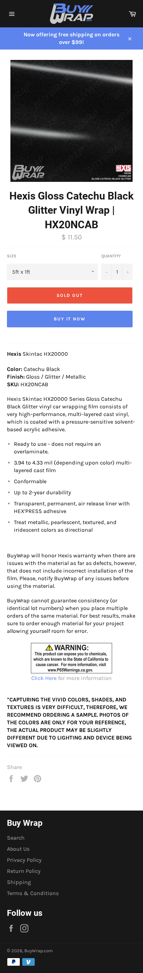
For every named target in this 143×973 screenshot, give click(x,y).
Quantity (111, 256)
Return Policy (24, 871)
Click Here (44, 678)
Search (16, 837)
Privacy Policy (24, 860)
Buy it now (70, 318)
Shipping (19, 882)
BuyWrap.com (38, 950)
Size (11, 256)
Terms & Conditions (33, 893)
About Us (18, 849)
